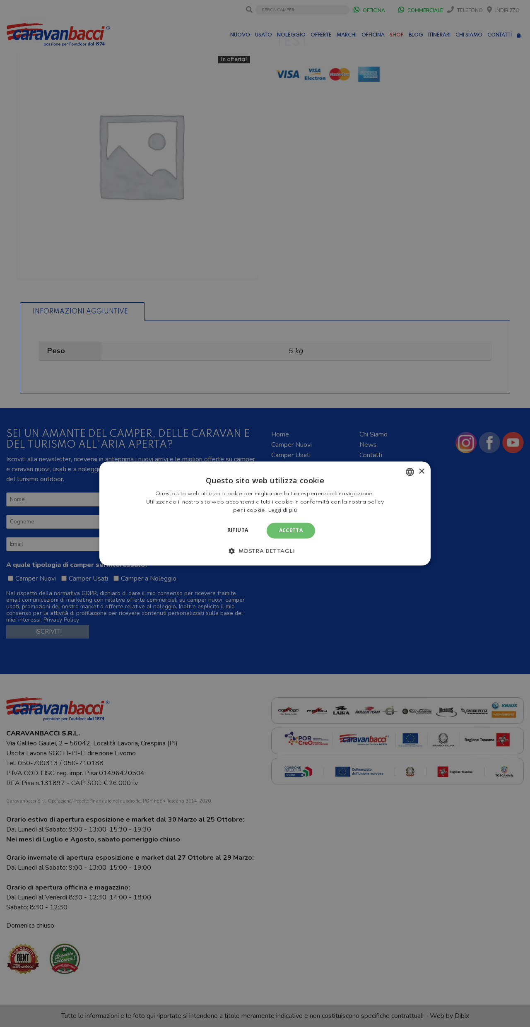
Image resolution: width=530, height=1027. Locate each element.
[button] (265, 551)
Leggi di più (282, 510)
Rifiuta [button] (237, 529)
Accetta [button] (291, 530)
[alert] (265, 513)
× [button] (421, 471)
